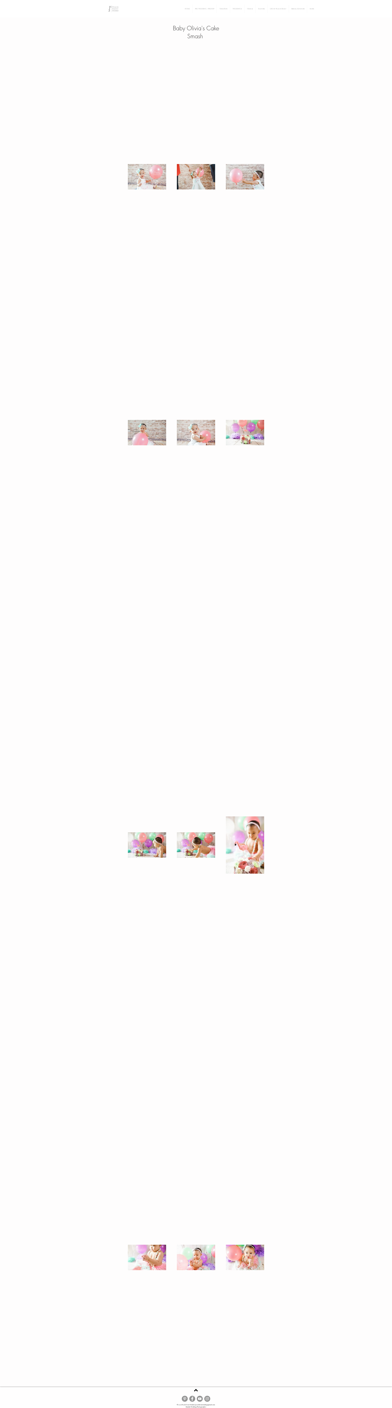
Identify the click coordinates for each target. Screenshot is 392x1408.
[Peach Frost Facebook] (192, 1399)
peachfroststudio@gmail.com (205, 1405)
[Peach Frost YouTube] (200, 1399)
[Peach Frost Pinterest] (185, 1399)
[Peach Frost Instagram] (207, 1399)
